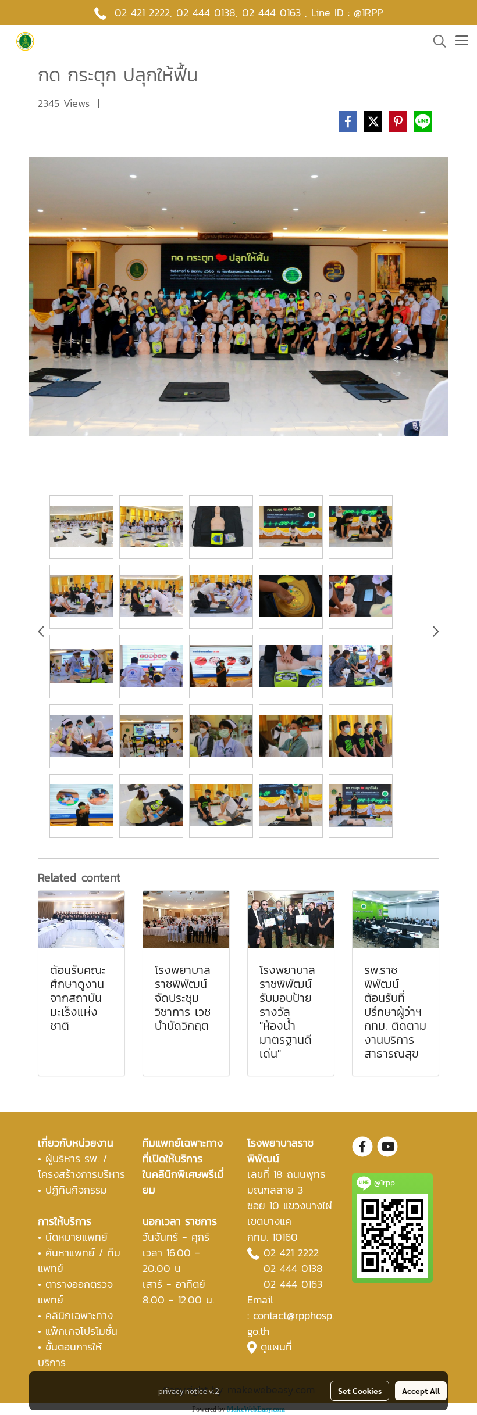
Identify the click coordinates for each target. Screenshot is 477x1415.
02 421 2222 (142, 12)
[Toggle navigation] (462, 41)
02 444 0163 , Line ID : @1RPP (312, 12)
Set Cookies (360, 1390)
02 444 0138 (206, 12)
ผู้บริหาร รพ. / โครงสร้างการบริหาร (81, 1166)
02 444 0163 (293, 1284)
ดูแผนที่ (276, 1347)
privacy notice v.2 (188, 1390)
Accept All (421, 1390)
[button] (435, 41)
